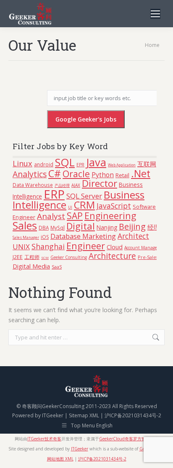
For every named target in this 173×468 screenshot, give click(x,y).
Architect (133, 236)
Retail (122, 175)
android (43, 164)
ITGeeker (52, 415)
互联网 (146, 163)
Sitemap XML (84, 415)
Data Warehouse (33, 184)
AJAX (75, 185)
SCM (45, 257)
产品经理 (62, 185)
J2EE (18, 257)
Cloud (115, 247)
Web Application (122, 165)
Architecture (112, 255)
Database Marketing (83, 236)
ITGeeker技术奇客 (44, 439)
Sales (25, 225)
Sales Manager (26, 237)
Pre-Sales (148, 257)
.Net (140, 173)
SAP (75, 216)
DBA (44, 227)
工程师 (31, 257)
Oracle (76, 174)
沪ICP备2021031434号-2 (133, 415)
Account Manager (141, 248)
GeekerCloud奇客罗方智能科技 (128, 439)
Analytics (30, 174)
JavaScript (114, 206)
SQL (65, 162)
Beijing (132, 226)
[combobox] (86, 337)
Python (103, 174)
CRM (84, 205)
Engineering (110, 215)
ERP (54, 194)
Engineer (85, 246)
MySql (57, 227)
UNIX (21, 246)
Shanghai (48, 246)
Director (99, 183)
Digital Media (31, 266)
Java (96, 162)
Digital (80, 226)
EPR (80, 165)
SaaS (57, 267)
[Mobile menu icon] (155, 14)
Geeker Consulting (68, 257)
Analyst (51, 216)
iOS (45, 236)
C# (54, 173)
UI (70, 207)
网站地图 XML (60, 459)
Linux (22, 163)
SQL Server (84, 196)
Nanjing (107, 227)
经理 (153, 227)
